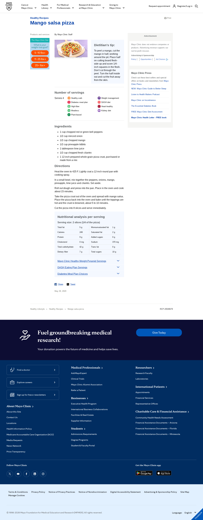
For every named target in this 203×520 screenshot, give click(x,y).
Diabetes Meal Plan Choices (73, 274)
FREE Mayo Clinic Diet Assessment (146, 112)
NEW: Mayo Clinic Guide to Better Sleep (148, 89)
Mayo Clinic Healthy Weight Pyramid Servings (82, 261)
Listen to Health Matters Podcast (145, 94)
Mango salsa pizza (52, 23)
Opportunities (146, 59)
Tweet (72, 284)
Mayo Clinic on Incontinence (143, 100)
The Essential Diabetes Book (143, 106)
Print (169, 18)
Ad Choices (160, 59)
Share (60, 284)
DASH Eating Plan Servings (72, 267)
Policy (133, 59)
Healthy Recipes (39, 18)
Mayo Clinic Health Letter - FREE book (148, 117)
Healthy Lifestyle (37, 309)
